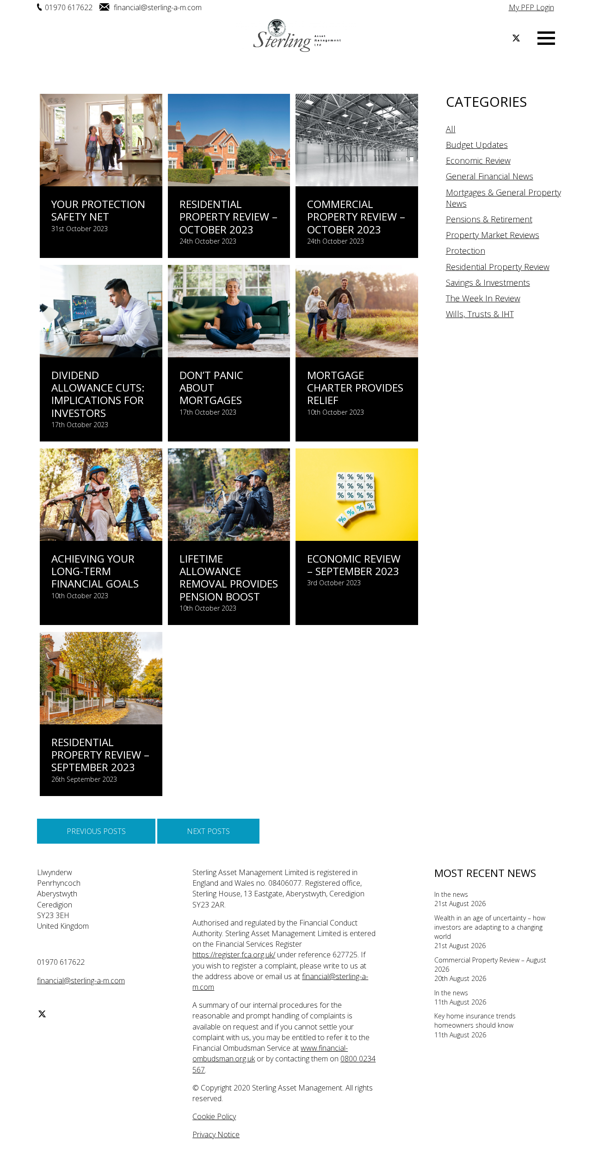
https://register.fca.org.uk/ (233, 955)
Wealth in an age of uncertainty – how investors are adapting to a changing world (489, 927)
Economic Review (478, 160)
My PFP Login (531, 7)
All (451, 129)
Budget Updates (477, 144)
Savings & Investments (488, 282)
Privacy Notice (216, 1134)
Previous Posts (96, 831)
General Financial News (489, 176)
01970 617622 (68, 7)
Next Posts (208, 831)
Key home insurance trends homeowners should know (475, 1020)
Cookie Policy (214, 1116)
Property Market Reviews (492, 234)
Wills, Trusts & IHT (480, 313)
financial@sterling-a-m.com (157, 7)
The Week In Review (483, 298)
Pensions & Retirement (489, 219)
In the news (451, 894)
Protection (465, 250)
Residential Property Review (497, 266)
